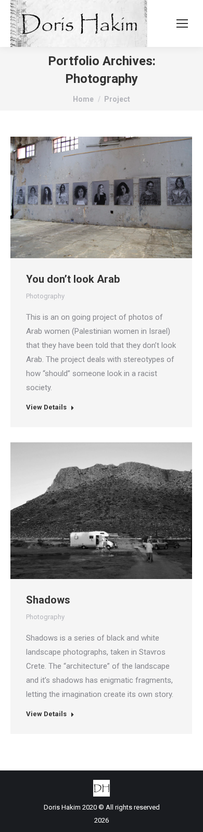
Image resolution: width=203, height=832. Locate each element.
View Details (46, 407)
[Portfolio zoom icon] (87, 197)
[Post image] (101, 197)
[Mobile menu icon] (182, 23)
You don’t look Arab (73, 279)
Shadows (48, 600)
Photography (45, 296)
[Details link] (115, 197)
